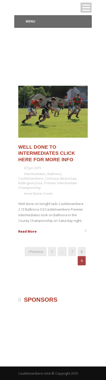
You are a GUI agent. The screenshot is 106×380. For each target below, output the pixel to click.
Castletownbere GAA (34, 373)
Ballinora (54, 173)
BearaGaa (68, 178)
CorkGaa (52, 178)
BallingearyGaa (30, 183)
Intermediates (35, 173)
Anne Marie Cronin (38, 193)
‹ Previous (35, 251)
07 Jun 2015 (32, 168)
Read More (27, 231)
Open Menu (86, 8)
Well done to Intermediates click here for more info (46, 153)
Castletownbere (30, 178)
